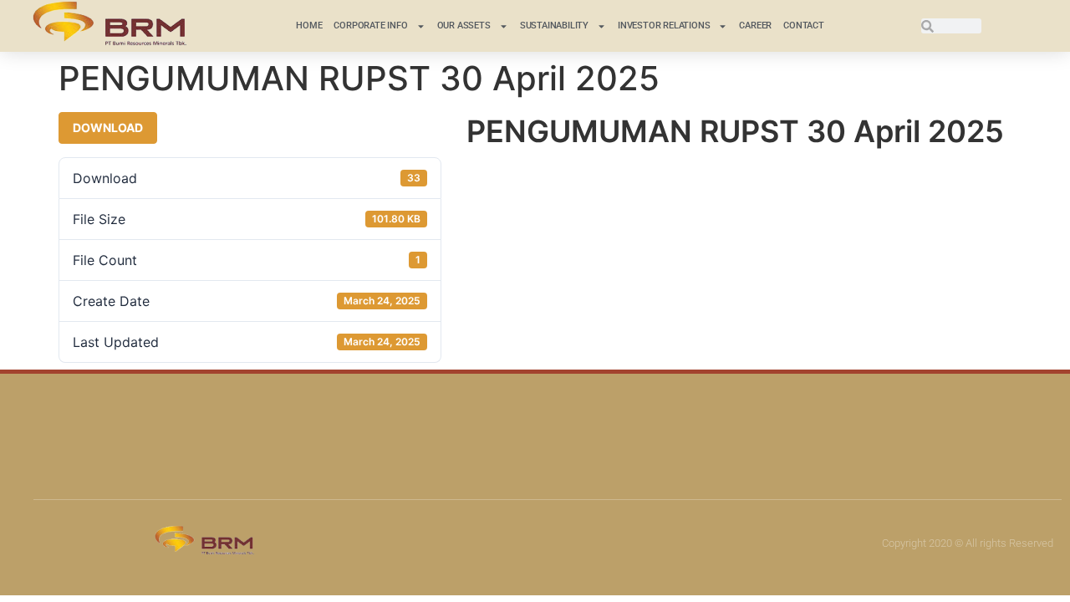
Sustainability (554, 25)
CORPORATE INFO (370, 25)
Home (309, 25)
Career (755, 25)
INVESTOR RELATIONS (664, 25)
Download (108, 127)
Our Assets (464, 25)
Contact (803, 25)
